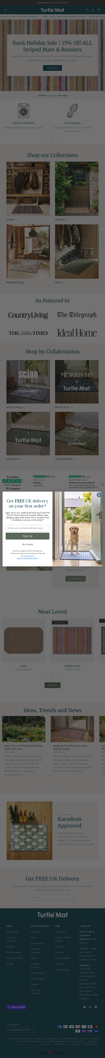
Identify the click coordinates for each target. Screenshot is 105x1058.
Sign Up (28, 536)
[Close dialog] (99, 495)
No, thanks (27, 544)
